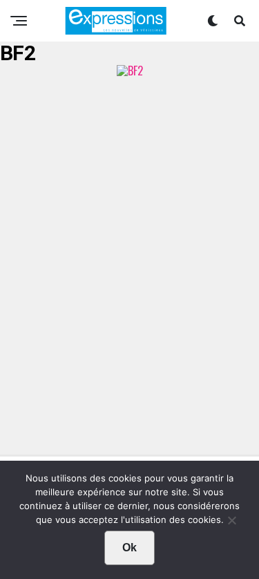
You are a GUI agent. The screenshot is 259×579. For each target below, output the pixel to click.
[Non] (231, 523)
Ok (129, 547)
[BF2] (130, 70)
